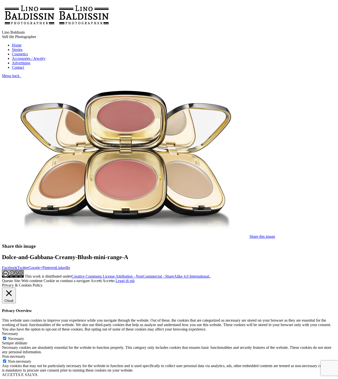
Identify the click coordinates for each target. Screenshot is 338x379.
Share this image (262, 236)
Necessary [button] (10, 334)
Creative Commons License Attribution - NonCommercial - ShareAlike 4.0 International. (141, 276)
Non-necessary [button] (13, 356)
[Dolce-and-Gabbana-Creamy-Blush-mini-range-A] (125, 236)
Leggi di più (125, 281)
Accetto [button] (108, 281)
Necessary (16, 338)
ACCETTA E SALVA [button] (20, 375)
